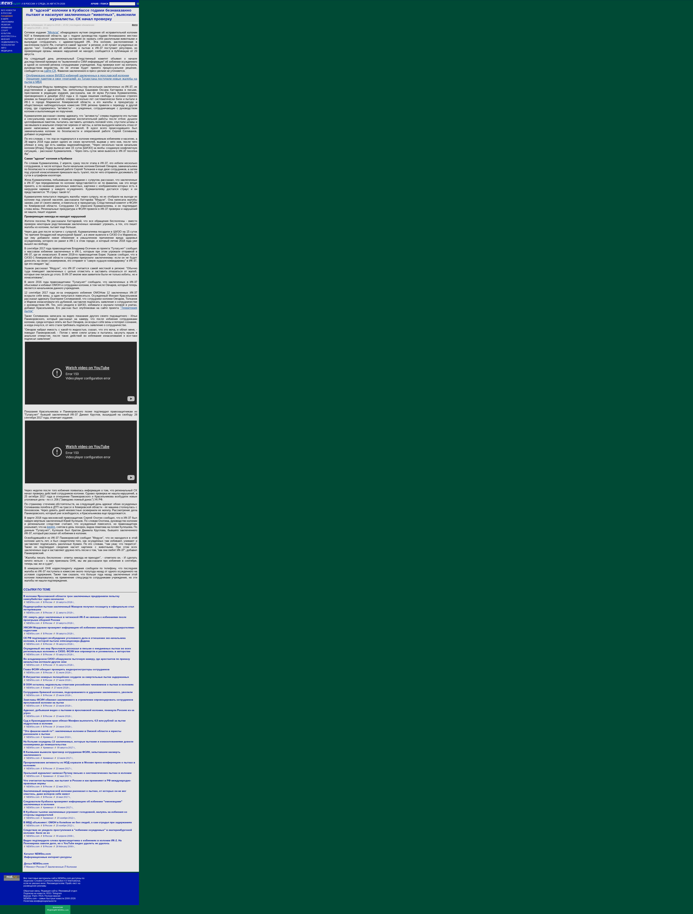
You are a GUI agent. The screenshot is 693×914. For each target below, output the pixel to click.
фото (135, 25)
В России (29, 4)
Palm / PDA (37, 896)
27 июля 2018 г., (64, 680)
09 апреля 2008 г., (65, 836)
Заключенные (55, 866)
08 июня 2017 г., (65, 807)
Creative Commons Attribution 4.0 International (57, 881)
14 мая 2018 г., (64, 737)
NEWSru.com (33, 602)
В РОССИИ (6, 13)
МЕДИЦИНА (6, 51)
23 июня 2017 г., (64, 768)
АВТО (3, 48)
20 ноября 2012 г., (66, 818)
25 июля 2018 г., (64, 695)
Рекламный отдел (68, 891)
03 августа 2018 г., (65, 654)
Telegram (57, 893)
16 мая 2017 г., (63, 797)
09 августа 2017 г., (66, 747)
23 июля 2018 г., (64, 706)
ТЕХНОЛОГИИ (8, 45)
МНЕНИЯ (5, 39)
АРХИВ (95, 4)
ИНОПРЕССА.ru (8, 36)
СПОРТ (4, 30)
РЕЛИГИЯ (5, 25)
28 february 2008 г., (65, 846)
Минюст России (35, 866)
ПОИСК (104, 4)
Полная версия (52, 896)
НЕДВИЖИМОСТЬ (9, 42)
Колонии (72, 866)
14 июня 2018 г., (64, 726)
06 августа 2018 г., (65, 644)
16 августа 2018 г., (65, 602)
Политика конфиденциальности (39, 901)
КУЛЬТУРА (6, 33)
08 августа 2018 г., (65, 633)
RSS (48, 893)
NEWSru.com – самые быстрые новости (43, 898)
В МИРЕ (4, 19)
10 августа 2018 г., (65, 623)
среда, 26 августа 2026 (51, 4)
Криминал (48, 737)
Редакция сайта (49, 891)
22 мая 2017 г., (64, 776)
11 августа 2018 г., (65, 612)
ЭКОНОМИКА (7, 22)
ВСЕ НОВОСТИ (8, 10)
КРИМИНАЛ (6, 28)
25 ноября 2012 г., (65, 825)
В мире (46, 687)
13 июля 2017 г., (65, 758)
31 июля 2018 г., (64, 672)
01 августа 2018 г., (65, 665)
